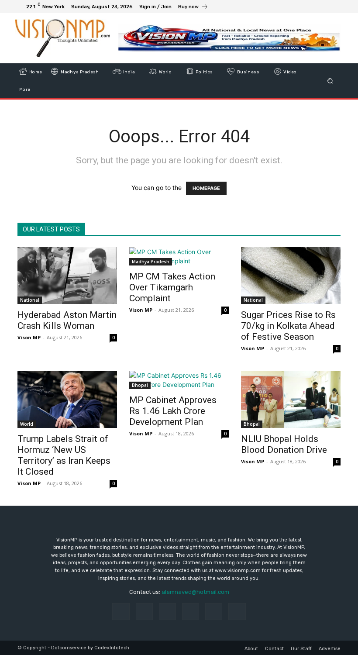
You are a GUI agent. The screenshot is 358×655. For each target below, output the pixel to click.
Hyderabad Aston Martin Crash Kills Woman (67, 320)
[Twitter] (312, 6)
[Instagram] (302, 6)
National (29, 300)
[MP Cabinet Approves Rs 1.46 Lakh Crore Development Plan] (179, 380)
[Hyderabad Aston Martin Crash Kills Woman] (67, 275)
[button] (330, 81)
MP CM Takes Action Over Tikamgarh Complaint (172, 287)
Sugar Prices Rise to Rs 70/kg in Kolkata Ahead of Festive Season (288, 326)
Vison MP (29, 337)
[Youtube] (333, 6)
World (26, 424)
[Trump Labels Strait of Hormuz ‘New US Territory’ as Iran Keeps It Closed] (67, 399)
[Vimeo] (323, 6)
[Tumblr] (213, 611)
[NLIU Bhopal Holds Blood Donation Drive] (291, 399)
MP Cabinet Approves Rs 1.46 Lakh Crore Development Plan (173, 411)
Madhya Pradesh (150, 262)
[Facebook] (291, 6)
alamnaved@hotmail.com (195, 592)
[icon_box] (193, 7)
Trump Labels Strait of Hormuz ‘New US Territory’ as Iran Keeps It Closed (63, 455)
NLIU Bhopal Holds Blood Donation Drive (284, 444)
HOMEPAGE (206, 188)
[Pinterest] (190, 611)
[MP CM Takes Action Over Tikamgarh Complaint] (179, 256)
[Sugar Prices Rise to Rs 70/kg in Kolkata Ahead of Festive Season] (291, 275)
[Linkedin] (167, 611)
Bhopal (140, 385)
